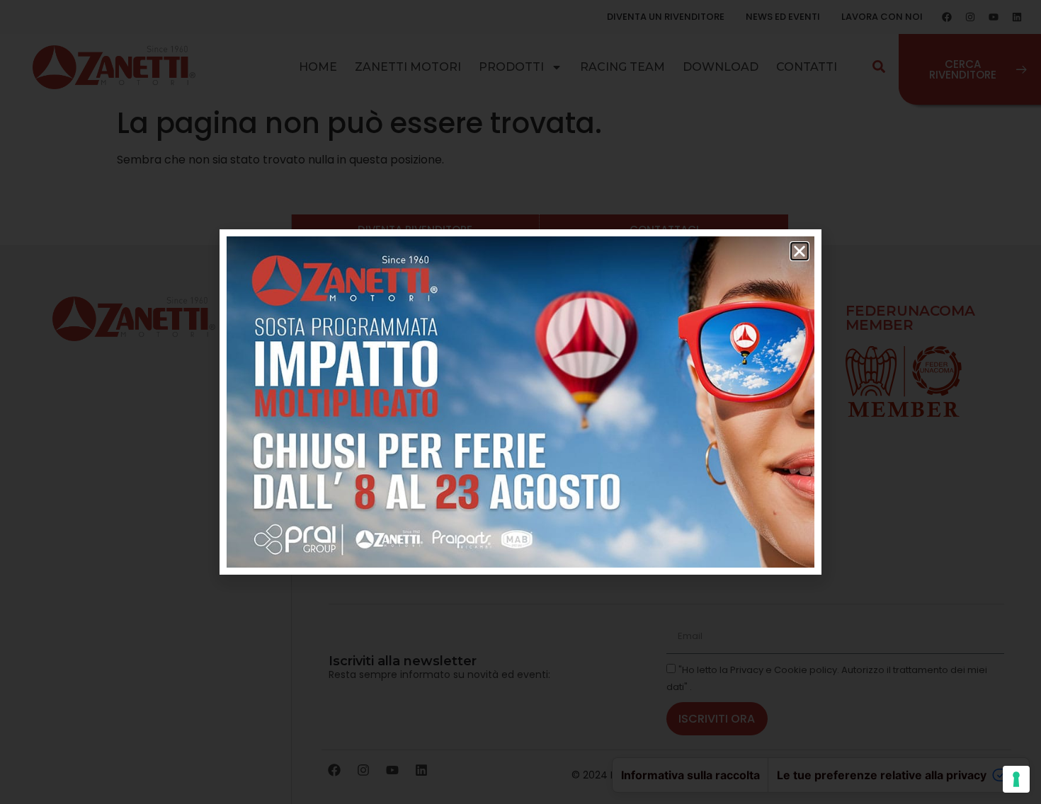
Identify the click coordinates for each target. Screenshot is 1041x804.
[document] (520, 402)
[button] (799, 251)
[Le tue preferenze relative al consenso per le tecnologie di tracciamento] (1016, 779)
